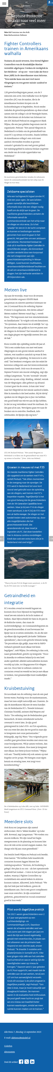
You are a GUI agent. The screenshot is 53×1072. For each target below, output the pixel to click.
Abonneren (9, 1051)
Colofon (8, 1045)
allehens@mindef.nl (20, 1037)
